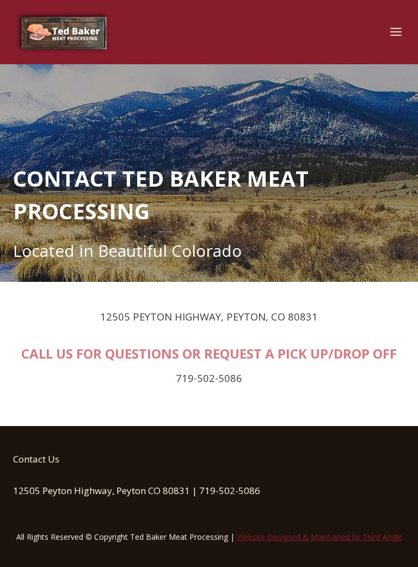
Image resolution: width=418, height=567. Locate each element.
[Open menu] (395, 32)
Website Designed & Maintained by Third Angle (319, 537)
